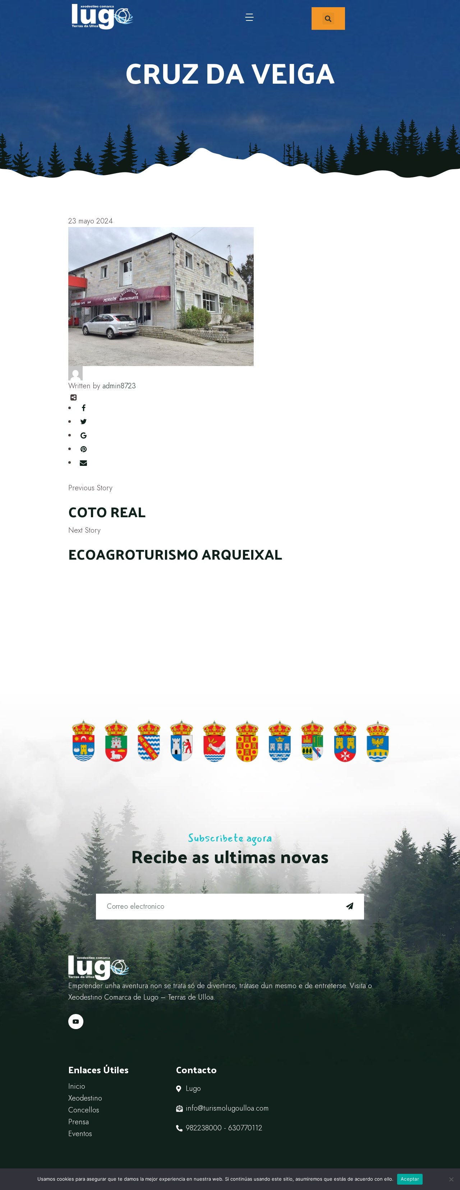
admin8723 (119, 386)
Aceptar (410, 1179)
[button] (328, 18)
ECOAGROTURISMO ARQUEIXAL (175, 554)
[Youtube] (75, 1021)
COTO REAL (107, 511)
